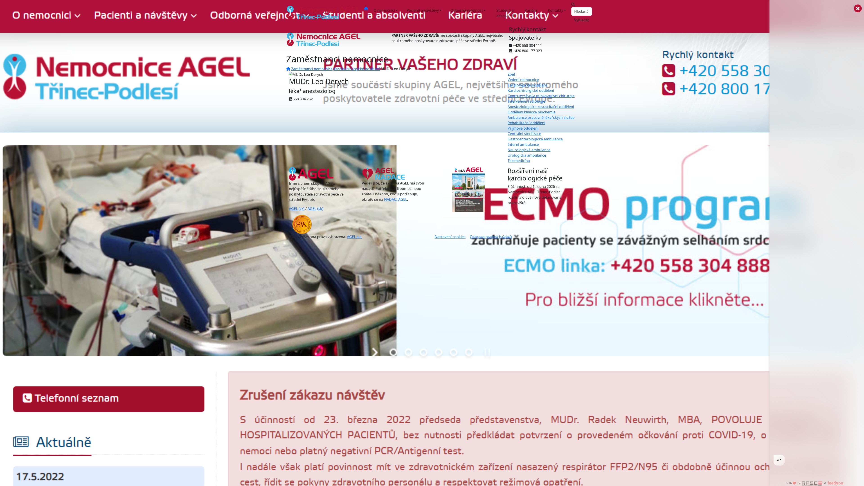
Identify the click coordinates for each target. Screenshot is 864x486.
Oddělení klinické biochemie (532, 112)
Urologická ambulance (527, 155)
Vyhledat (581, 20)
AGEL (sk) (315, 208)
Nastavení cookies (450, 236)
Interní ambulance (523, 144)
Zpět (511, 74)
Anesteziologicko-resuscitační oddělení (541, 106)
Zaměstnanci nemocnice (312, 68)
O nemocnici (384, 10)
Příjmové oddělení (523, 128)
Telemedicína (519, 160)
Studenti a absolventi (505, 13)
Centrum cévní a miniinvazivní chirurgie (541, 95)
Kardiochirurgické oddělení (356, 68)
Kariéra (531, 10)
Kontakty (555, 10)
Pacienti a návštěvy (423, 10)
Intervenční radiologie (526, 101)
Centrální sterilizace (524, 133)
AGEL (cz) (296, 208)
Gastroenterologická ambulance (535, 139)
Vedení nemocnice (523, 79)
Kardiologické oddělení (527, 85)
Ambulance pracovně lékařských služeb (541, 117)
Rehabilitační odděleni (526, 122)
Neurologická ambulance (529, 149)
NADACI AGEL (395, 199)
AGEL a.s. (354, 236)
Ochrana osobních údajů (491, 236)
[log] (817, 236)
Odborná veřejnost (466, 10)
